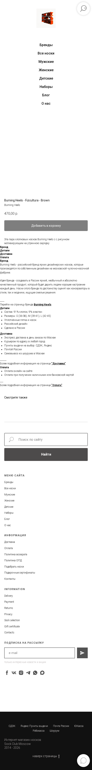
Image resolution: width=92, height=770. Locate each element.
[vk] (14, 672)
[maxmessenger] (42, 672)
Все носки (46, 53)
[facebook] (7, 672)
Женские (46, 70)
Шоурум (54, 730)
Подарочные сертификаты (19, 572)
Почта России (61, 726)
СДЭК (12, 726)
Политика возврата (15, 554)
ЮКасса (78, 726)
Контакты (9, 578)
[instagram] (21, 672)
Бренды (8, 482)
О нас (46, 103)
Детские (46, 78)
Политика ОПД (13, 560)
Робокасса (39, 730)
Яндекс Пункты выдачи (34, 726)
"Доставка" (58, 363)
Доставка (9, 542)
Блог (46, 95)
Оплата (8, 548)
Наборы (46, 87)
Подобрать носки (14, 566)
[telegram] (28, 672)
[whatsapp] (35, 672)
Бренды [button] (46, 45)
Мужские (46, 62)
